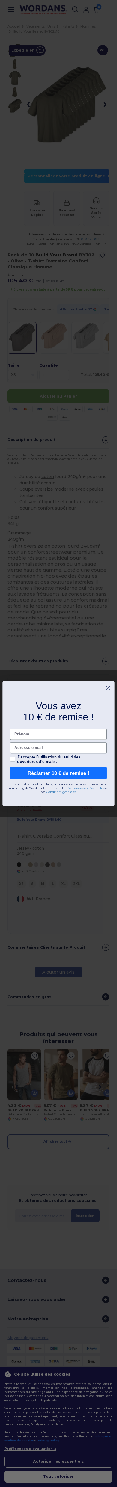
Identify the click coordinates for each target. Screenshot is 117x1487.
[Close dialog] (108, 687)
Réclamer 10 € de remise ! (58, 773)
